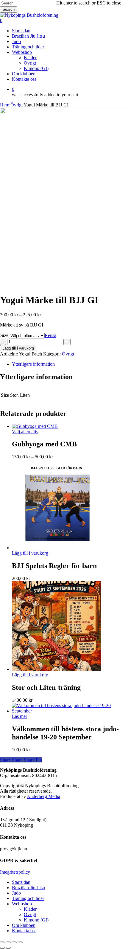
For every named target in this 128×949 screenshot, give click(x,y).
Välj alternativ (25, 431)
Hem (4, 104)
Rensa (50, 335)
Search (8, 9)
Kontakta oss (24, 930)
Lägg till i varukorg (18, 348)
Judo (16, 892)
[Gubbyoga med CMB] (35, 426)
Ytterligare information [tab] (33, 364)
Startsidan (21, 882)
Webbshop (22, 903)
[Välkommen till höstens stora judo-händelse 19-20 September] (70, 710)
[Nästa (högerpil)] (8, 948)
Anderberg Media (43, 796)
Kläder (30, 909)
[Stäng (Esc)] (20, 942)
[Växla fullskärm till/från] (8, 942)
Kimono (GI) (36, 919)
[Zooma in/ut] (2, 942)
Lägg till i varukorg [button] (30, 553)
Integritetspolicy (15, 872)
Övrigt (16, 104)
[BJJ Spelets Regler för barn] (56, 547)
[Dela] (14, 942)
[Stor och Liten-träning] (56, 669)
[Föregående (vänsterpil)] (2, 948)
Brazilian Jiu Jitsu (28, 887)
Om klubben (23, 925)
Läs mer (19, 716)
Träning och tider (28, 898)
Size (4, 335)
